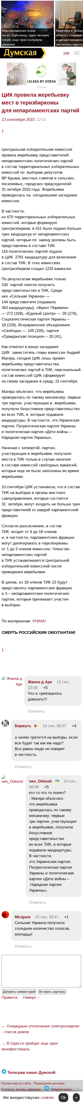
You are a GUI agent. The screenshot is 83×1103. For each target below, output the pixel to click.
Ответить (36, 711)
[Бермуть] (5, 726)
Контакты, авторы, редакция (21, 1089)
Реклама (41, 87)
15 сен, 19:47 (46, 917)
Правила (9, 997)
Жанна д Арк (40, 682)
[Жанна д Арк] (12, 684)
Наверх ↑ (31, 997)
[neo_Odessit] (12, 781)
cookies (47, 1097)
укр (66, 53)
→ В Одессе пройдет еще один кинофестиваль (30, 1046)
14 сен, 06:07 (54, 726)
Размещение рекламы (49, 1083)
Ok (63, 1097)
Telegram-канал (61, 1089)
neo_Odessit (40, 781)
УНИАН (39, 621)
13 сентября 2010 (18, 119)
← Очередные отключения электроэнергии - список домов (40, 1029)
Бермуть (23, 726)
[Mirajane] (5, 917)
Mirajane (22, 917)
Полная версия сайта (16, 1083)
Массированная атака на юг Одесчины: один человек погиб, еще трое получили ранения (25, 37)
